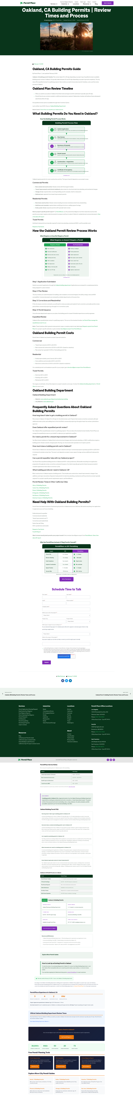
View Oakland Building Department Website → (39, 1021)
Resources (86, 4)
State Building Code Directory (27, 741)
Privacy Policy (70, 740)
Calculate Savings (61, 1066)
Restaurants (46, 719)
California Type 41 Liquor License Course (29, 743)
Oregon (69, 719)
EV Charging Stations (48, 713)
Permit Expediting (23, 721)
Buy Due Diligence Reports (66, 2)
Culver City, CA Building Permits (41, 488)
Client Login (83, 2)
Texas (68, 721)
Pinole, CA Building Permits (39, 490)
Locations (76, 4)
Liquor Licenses (23, 724)
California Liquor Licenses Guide (27, 740)
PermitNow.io (59, 211)
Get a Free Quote (66, 579)
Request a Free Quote (38, 226)
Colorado (69, 713)
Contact (94, 2)
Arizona (69, 709)
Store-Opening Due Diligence (26, 715)
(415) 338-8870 (99, 746)
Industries (64, 4)
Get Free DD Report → (66, 1037)
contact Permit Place (78, 986)
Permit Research (23, 717)
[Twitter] (111, 760)
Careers (76, 2)
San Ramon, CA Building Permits (41, 495)
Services (53, 4)
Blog (96, 4)
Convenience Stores (48, 711)
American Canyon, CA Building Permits (42, 498)
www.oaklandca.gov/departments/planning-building (54, 399)
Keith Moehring (49, 20)
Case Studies (70, 736)
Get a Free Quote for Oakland (49, 928)
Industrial (45, 717)
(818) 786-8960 (99, 717)
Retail (44, 721)
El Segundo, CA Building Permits (41, 493)
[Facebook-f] (108, 760)
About (89, 2)
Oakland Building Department (58, 106)
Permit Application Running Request (28, 709)
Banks (44, 709)
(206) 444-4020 (100, 732)
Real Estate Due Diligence (25, 711)
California (69, 711)
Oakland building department (63, 285)
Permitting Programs (24, 723)
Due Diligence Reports (24, 713)
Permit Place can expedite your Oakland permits (52, 109)
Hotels (44, 715)
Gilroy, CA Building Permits (39, 485)
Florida (69, 715)
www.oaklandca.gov (48, 401)
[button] (62, 680)
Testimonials (70, 738)
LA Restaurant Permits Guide (26, 738)
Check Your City (34, 1066)
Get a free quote (72, 786)
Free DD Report (37, 532)
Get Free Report (86, 1066)
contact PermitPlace (71, 972)
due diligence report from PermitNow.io (71, 329)
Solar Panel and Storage (49, 723)
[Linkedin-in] (114, 760)
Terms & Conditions (72, 741)
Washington (70, 723)
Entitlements (22, 719)
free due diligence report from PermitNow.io (79, 367)
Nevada (69, 717)
